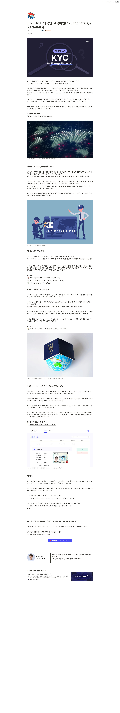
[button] (104, 2)
